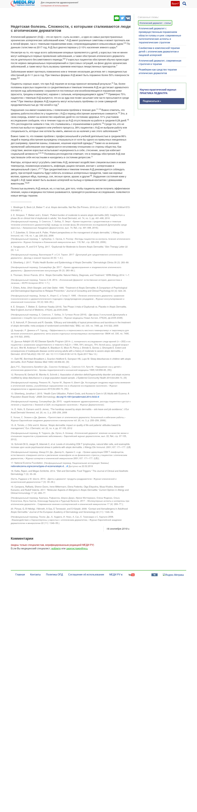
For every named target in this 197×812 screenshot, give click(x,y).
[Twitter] (122, 20)
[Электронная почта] (116, 20)
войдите (56, 548)
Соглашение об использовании (54, 5)
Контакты (35, 574)
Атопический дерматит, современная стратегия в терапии (160, 62)
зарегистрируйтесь (77, 548)
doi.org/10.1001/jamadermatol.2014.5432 (76, 396)
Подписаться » (152, 101)
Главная (20, 574)
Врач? (175, 3)
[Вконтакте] (128, 20)
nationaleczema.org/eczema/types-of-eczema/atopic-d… (38, 466)
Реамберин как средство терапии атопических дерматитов (158, 71)
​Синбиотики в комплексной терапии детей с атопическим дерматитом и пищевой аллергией (159, 51)
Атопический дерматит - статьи (155, 22)
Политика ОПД (54, 574)
